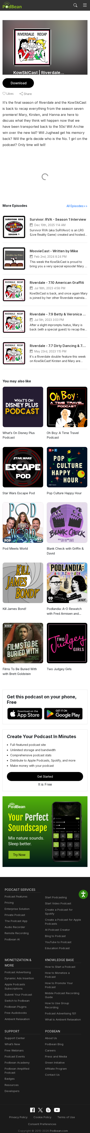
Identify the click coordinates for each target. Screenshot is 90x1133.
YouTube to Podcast (58, 942)
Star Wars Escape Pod (19, 493)
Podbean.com (59, 1130)
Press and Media (56, 1056)
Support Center (15, 1038)
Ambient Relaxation (17, 1019)
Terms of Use (66, 1117)
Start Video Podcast (58, 903)
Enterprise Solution (17, 908)
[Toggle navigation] (85, 5)
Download (19, 83)
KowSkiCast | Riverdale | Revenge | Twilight (39, 72)
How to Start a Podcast (60, 966)
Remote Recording (17, 933)
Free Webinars (14, 1050)
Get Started (45, 776)
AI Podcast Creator (57, 929)
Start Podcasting (56, 897)
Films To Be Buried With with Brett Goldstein (20, 671)
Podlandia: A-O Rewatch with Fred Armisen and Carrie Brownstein (64, 611)
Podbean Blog (54, 1044)
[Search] (75, 5)
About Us (51, 1038)
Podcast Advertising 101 (60, 1013)
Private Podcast (15, 915)
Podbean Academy (17, 1062)
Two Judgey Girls (59, 669)
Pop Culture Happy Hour (64, 493)
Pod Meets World (15, 548)
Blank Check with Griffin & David (65, 551)
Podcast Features (16, 896)
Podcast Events (15, 1056)
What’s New (12, 1044)
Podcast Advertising (18, 972)
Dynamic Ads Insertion (19, 978)
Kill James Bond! (14, 609)
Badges (10, 1078)
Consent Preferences (42, 1124)
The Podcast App (16, 921)
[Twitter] (40, 1110)
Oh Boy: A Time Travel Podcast (63, 435)
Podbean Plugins (16, 1006)
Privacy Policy (18, 1117)
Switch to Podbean (17, 1000)
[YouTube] (57, 1110)
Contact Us (52, 1074)
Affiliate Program (56, 1068)
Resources (12, 1085)
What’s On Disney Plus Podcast (19, 435)
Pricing (9, 902)
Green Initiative (55, 1062)
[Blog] (48, 1110)
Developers (12, 1091)
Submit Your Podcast (18, 994)
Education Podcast (57, 948)
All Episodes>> (77, 206)
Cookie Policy (42, 1117)
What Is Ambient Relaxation (63, 1019)
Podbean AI (12, 939)
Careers (50, 1050)
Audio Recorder (15, 927)
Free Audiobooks (16, 1012)
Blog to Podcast (55, 936)
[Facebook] (32, 1110)
